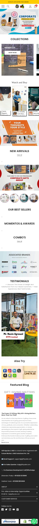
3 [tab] (13, 31)
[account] (30, 6)
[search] (8, 6)
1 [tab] (5, 31)
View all (19, 155)
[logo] (19, 6)
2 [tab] (9, 31)
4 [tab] (17, 31)
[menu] (3, 6)
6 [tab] (25, 31)
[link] (19, 22)
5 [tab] (21, 31)
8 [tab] (33, 31)
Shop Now (12, 53)
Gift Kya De (5, 446)
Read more (5, 442)
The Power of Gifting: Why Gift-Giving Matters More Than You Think (19, 414)
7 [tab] (29, 31)
